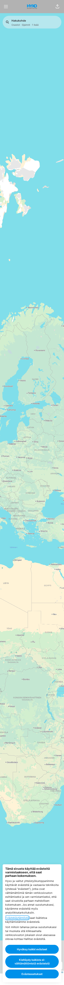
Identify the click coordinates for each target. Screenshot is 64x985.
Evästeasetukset (32, 974)
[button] (57, 6)
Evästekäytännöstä (17, 917)
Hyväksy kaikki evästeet (32, 949)
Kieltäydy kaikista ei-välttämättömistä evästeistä (32, 961)
